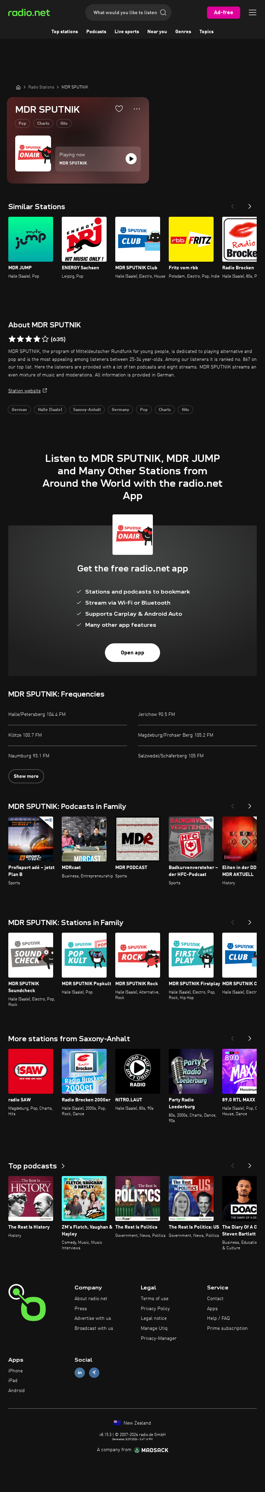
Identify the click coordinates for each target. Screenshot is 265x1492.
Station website (24, 391)
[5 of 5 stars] (45, 339)
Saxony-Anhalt (87, 410)
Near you (157, 31)
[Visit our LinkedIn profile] (79, 1372)
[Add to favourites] (119, 108)
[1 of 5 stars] (12, 339)
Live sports (127, 31)
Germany (120, 410)
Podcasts (96, 31)
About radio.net (91, 1298)
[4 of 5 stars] (37, 339)
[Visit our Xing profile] (94, 1372)
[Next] (250, 204)
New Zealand (136, 1423)
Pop (22, 124)
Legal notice (154, 1318)
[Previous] (232, 204)
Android (16, 1390)
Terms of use (154, 1298)
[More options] (137, 109)
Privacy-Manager (159, 1338)
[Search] (163, 12)
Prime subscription (227, 1328)
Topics (206, 31)
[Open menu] (252, 12)
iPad (13, 1380)
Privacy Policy (155, 1308)
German (19, 410)
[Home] (18, 87)
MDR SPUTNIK (73, 163)
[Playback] (131, 158)
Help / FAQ (218, 1318)
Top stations (64, 31)
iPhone (15, 1371)
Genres (183, 31)
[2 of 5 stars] (20, 339)
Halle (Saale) (50, 410)
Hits (64, 124)
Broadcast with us (94, 1328)
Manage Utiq (154, 1328)
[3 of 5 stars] (28, 339)
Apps (212, 1308)
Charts (43, 124)
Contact (215, 1298)
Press (81, 1308)
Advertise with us (93, 1318)
